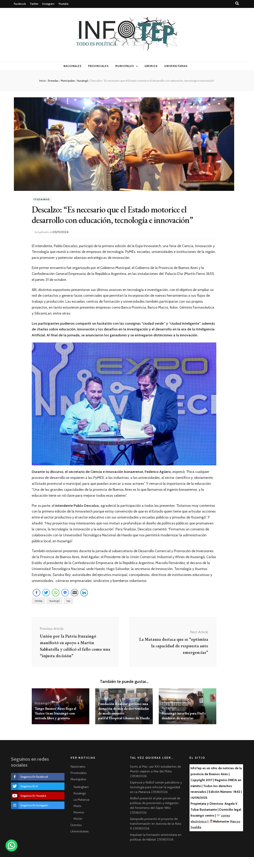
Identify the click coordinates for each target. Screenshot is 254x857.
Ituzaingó (42, 199)
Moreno (78, 812)
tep (68, 600)
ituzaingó (54, 600)
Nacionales (72, 66)
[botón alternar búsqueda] (237, 3)
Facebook (20, 4)
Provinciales (98, 66)
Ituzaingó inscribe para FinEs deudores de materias (184, 715)
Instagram (48, 4)
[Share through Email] (74, 592)
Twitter (34, 4)
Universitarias (176, 66)
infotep (38, 600)
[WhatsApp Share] (55, 592)
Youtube (63, 4)
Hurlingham (81, 787)
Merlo (77, 806)
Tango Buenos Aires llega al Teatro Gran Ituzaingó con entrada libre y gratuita (55, 713)
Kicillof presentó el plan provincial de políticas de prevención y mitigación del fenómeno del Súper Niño (155, 803)
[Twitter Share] (46, 592)
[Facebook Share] (36, 592)
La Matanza (81, 800)
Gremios (151, 66)
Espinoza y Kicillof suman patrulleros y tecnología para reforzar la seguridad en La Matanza (156, 787)
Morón (77, 819)
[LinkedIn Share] (84, 592)
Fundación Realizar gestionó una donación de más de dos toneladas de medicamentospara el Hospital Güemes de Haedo (124, 710)
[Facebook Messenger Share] (65, 592)
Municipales (124, 66)
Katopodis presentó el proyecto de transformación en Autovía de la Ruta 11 (155, 823)
